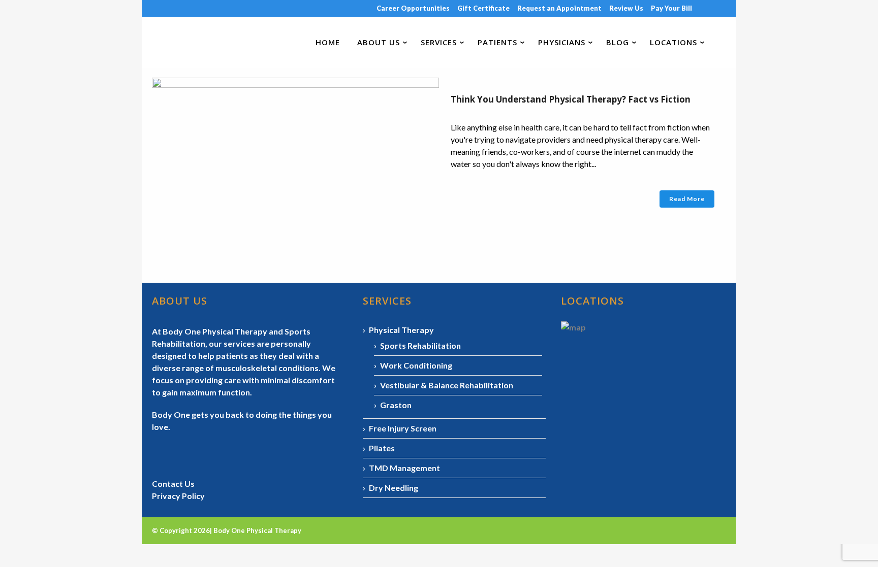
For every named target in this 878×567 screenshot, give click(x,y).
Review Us (626, 8)
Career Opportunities (413, 8)
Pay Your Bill (671, 8)
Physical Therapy (401, 330)
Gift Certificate (483, 8)
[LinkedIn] (719, 8)
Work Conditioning (416, 365)
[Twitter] (726, 8)
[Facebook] (703, 8)
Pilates (382, 448)
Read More (687, 199)
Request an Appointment (559, 8)
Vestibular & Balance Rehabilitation (446, 385)
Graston (396, 405)
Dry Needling (393, 487)
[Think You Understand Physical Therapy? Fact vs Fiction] (295, 165)
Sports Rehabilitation (420, 345)
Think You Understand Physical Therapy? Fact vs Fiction (571, 99)
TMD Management (404, 468)
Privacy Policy (178, 496)
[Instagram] (711, 8)
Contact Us (173, 483)
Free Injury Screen (402, 428)
